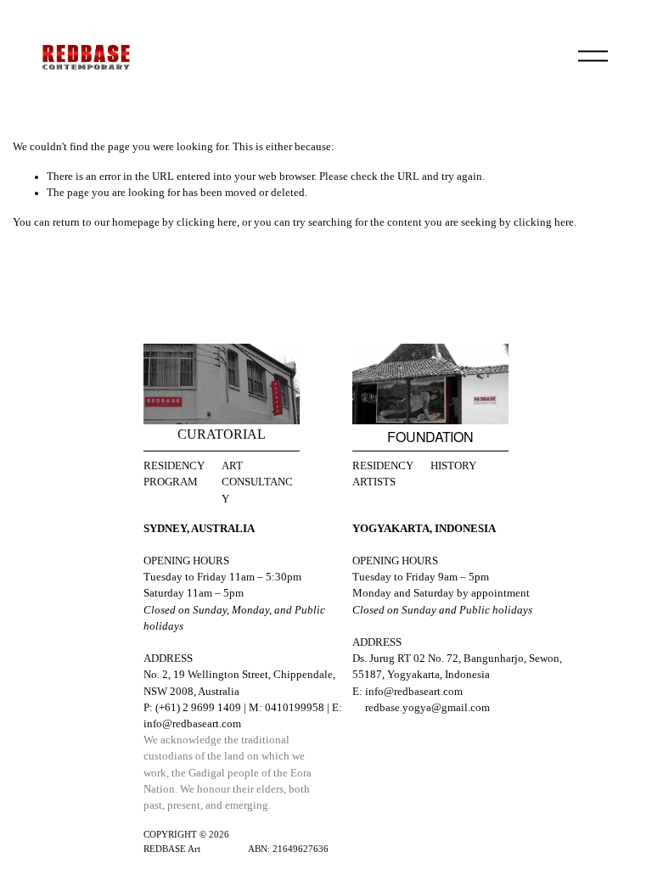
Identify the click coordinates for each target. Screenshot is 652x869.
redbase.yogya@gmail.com (427, 708)
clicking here (207, 222)
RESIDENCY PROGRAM (174, 474)
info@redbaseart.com (192, 724)
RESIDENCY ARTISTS (382, 474)
